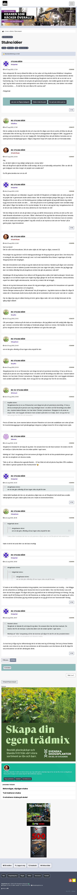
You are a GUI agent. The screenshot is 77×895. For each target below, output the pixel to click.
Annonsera (38, 875)
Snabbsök (18, 779)
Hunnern (14, 439)
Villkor (29, 875)
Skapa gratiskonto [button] (9, 779)
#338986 (71, 518)
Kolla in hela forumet (39, 102)
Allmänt (11, 31)
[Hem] (2, 31)
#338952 (71, 443)
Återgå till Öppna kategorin (9, 681)
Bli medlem (8, 865)
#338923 (71, 396)
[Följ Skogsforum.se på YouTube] (70, 880)
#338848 (71, 191)
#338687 (71, 156)
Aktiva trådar (46, 865)
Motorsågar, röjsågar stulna (15, 788)
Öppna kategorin (18, 31)
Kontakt (47, 875)
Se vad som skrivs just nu (57, 102)
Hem (3, 875)
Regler (22, 875)
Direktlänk (8, 667)
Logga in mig (20, 865)
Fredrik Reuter (16, 153)
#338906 (71, 367)
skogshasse (15, 342)
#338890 (71, 345)
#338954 (71, 482)
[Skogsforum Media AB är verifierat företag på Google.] (28, 884)
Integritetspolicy (12, 875)
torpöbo (14, 315)
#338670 (71, 127)
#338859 (71, 243)
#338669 (71, 69)
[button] (38, 54)
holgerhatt (14, 64)
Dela (13, 660)
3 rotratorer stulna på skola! (15, 797)
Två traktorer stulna (12, 793)
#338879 (71, 318)
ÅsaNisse (14, 123)
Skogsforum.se (5, 883)
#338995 (71, 618)
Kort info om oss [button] (27, 779)
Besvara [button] (6, 660)
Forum (7, 31)
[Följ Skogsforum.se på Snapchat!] (74, 880)
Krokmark (14, 393)
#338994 (71, 561)
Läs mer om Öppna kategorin (20, 102)
